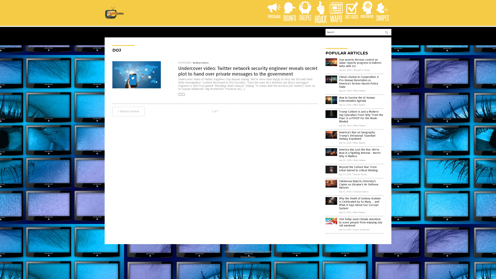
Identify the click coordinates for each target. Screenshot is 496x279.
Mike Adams (360, 91)
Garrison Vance (360, 191)
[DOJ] (114, 17)
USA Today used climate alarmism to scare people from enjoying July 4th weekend (360, 222)
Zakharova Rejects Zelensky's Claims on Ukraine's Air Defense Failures (358, 184)
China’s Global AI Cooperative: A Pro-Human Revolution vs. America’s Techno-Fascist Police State (359, 81)
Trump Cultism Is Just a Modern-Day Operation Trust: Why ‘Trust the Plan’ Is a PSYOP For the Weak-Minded (361, 116)
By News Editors (200, 63)
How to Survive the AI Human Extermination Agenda (357, 99)
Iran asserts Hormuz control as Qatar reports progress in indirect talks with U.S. (360, 63)
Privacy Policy (248, 257)
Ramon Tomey (360, 174)
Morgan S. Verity (362, 70)
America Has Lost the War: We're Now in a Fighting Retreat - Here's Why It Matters (360, 153)
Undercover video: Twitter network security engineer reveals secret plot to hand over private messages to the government (247, 71)
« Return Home (128, 111)
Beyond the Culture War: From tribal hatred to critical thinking (358, 168)
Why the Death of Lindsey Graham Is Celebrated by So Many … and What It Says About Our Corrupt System (360, 203)
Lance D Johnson (361, 229)
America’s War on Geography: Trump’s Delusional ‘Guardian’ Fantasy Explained (357, 136)
